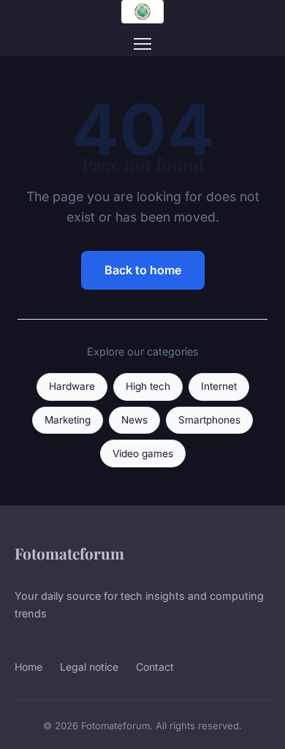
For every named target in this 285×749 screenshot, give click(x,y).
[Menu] (142, 44)
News (134, 420)
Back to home (142, 270)
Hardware (72, 386)
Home (28, 666)
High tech (148, 386)
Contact (155, 666)
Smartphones (209, 420)
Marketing (68, 420)
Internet (219, 386)
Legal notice (89, 666)
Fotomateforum (69, 553)
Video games (143, 453)
